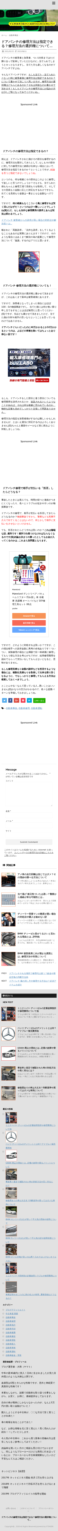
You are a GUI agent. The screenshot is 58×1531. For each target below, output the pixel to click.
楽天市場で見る (29, 623)
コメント (10, 780)
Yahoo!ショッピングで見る (29, 630)
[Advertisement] (29, 125)
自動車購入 (10, 1344)
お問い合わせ (11, 1508)
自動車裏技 (10, 1336)
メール (9, 821)
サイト (9, 831)
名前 (8, 811)
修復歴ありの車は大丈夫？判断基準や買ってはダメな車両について (37, 1089)
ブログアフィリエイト (15, 1310)
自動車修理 (24, 708)
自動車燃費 (10, 1332)
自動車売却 (10, 1329)
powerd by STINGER (45, 1526)
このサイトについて (27, 1508)
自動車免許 (10, 1325)
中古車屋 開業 (12, 1313)
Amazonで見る (29, 616)
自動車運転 (36, 708)
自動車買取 (10, 1340)
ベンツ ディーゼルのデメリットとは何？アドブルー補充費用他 (37, 1029)
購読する (9, 995)
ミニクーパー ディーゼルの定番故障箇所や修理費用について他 (37, 1009)
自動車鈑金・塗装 (13, 1355)
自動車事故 (11, 708)
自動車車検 (10, 1347)
